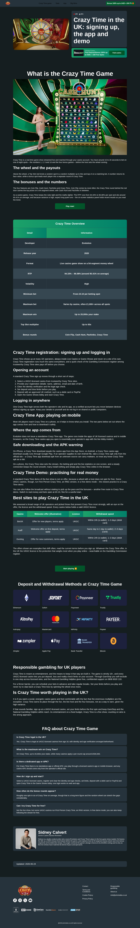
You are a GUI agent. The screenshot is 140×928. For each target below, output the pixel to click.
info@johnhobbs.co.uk (118, 895)
